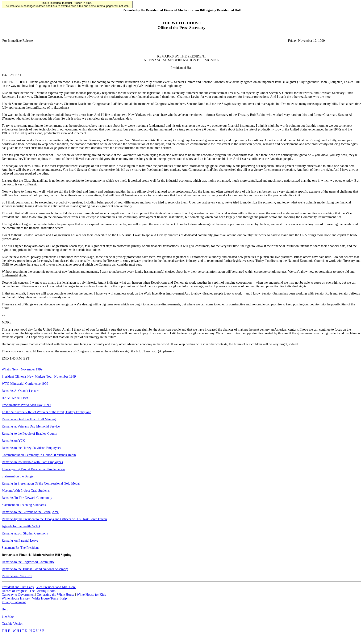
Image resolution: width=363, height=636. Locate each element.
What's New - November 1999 (22, 369)
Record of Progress (14, 591)
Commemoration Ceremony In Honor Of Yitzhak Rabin (39, 455)
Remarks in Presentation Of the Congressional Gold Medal (41, 483)
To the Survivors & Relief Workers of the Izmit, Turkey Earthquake (46, 412)
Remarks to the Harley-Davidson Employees (31, 448)
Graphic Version (12, 623)
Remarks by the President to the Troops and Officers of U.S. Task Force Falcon (54, 519)
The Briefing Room (42, 591)
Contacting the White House (55, 594)
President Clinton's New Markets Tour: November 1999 (39, 376)
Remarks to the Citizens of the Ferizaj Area (30, 512)
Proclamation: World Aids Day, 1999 (26, 405)
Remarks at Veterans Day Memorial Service (31, 426)
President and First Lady (18, 587)
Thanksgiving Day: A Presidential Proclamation (33, 469)
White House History (16, 598)
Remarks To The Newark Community (27, 497)
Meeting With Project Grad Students (26, 490)
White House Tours (45, 598)
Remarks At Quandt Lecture (20, 390)
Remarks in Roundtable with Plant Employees (32, 462)
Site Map (8, 616)
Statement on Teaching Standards (24, 505)
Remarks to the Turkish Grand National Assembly (35, 569)
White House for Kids (91, 594)
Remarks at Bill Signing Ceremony (25, 533)
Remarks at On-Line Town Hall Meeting (29, 419)
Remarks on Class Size (17, 576)
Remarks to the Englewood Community (28, 562)
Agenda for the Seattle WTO (21, 526)
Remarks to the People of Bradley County (29, 433)
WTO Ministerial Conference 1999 (25, 383)
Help (63, 598)
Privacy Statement (14, 602)
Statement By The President (20, 547)
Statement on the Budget (18, 476)
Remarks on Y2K (13, 440)
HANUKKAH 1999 (15, 398)
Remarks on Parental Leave (20, 540)
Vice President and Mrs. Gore (56, 587)
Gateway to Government (18, 594)
